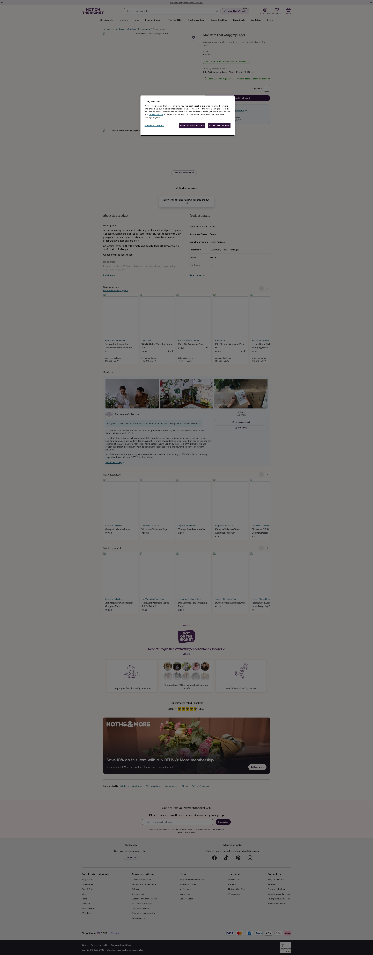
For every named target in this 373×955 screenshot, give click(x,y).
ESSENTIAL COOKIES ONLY (192, 125)
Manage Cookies (154, 125)
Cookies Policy (156, 115)
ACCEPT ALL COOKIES (219, 125)
